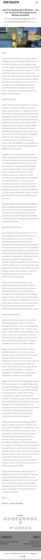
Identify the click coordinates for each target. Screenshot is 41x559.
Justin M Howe (17, 503)
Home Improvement (17, 22)
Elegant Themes (16, 553)
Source (5, 503)
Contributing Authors (21, 19)
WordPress (34, 553)
